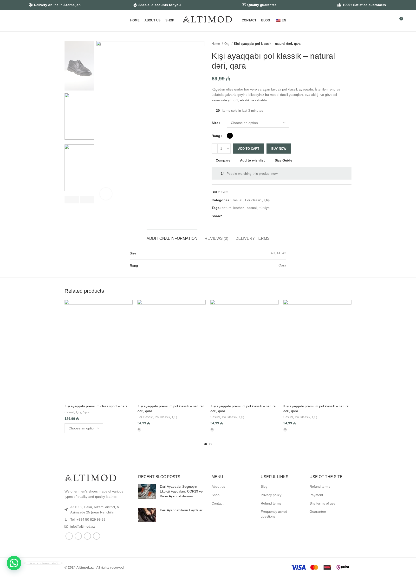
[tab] (172, 236)
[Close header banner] (410, 5)
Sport (87, 412)
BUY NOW (278, 148)
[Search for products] (29, 20)
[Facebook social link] (226, 216)
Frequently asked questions (274, 514)
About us (218, 486)
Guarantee (318, 511)
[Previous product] (339, 43)
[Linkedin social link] (231, 216)
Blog (264, 486)
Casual (237, 200)
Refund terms (271, 503)
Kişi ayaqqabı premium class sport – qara (96, 406)
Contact (217, 503)
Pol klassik (162, 417)
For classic (253, 200)
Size (215, 123)
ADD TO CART (248, 148)
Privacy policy (271, 495)
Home (216, 43)
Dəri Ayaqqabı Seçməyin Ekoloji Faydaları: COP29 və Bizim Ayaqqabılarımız (181, 491)
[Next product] (349, 43)
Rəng (216, 136)
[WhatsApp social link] (237, 216)
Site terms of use (322, 503)
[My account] (385, 20)
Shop (216, 495)
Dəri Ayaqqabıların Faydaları (181, 510)
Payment (316, 495)
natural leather (233, 208)
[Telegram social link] (243, 216)
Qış (227, 43)
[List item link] (98, 509)
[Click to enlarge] (106, 194)
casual (252, 208)
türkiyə (265, 208)
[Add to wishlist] (127, 305)
